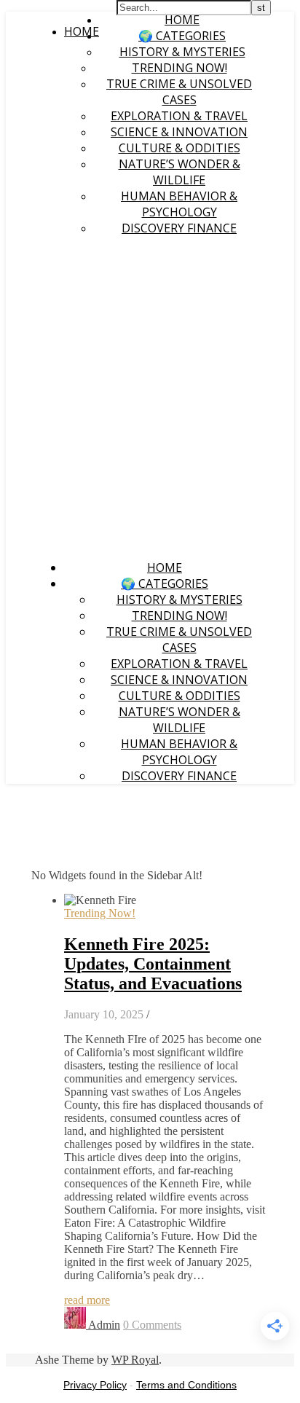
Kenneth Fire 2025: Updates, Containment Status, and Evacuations (153, 964)
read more (87, 1300)
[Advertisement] (150, 398)
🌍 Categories (182, 36)
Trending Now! (179, 68)
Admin (104, 1324)
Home (182, 20)
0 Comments (152, 1324)
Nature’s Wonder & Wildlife (179, 172)
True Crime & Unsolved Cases (179, 92)
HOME (81, 31)
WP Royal (135, 1359)
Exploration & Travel (179, 116)
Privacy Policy (95, 1385)
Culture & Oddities (179, 148)
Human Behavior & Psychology (179, 204)
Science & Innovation (179, 132)
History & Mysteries (182, 52)
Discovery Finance (179, 228)
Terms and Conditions (186, 1385)
